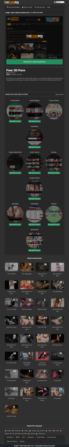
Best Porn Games (27, 309)
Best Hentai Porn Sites (20, 13)
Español (33, 433)
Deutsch (42, 430)
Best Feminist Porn (58, 345)
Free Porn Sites (42, 327)
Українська (41, 433)
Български (18, 430)
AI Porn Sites (57, 398)
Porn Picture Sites (11, 362)
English (9, 430)
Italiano (50, 430)
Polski (57, 430)
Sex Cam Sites (11, 273)
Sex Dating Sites (57, 291)
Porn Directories (11, 380)
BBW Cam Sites (42, 309)
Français (34, 430)
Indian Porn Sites (11, 416)
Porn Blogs (11, 398)
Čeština (26, 430)
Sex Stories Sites (42, 380)
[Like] (7, 74)
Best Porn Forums (11, 327)
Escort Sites (57, 380)
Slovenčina (24, 433)
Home (7, 13)
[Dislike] (9, 74)
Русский (15, 433)
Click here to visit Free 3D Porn (34, 62)
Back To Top (59, 94)
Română (7, 433)
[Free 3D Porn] (34, 37)
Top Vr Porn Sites (11, 309)
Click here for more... (15, 121)
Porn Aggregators (27, 273)
